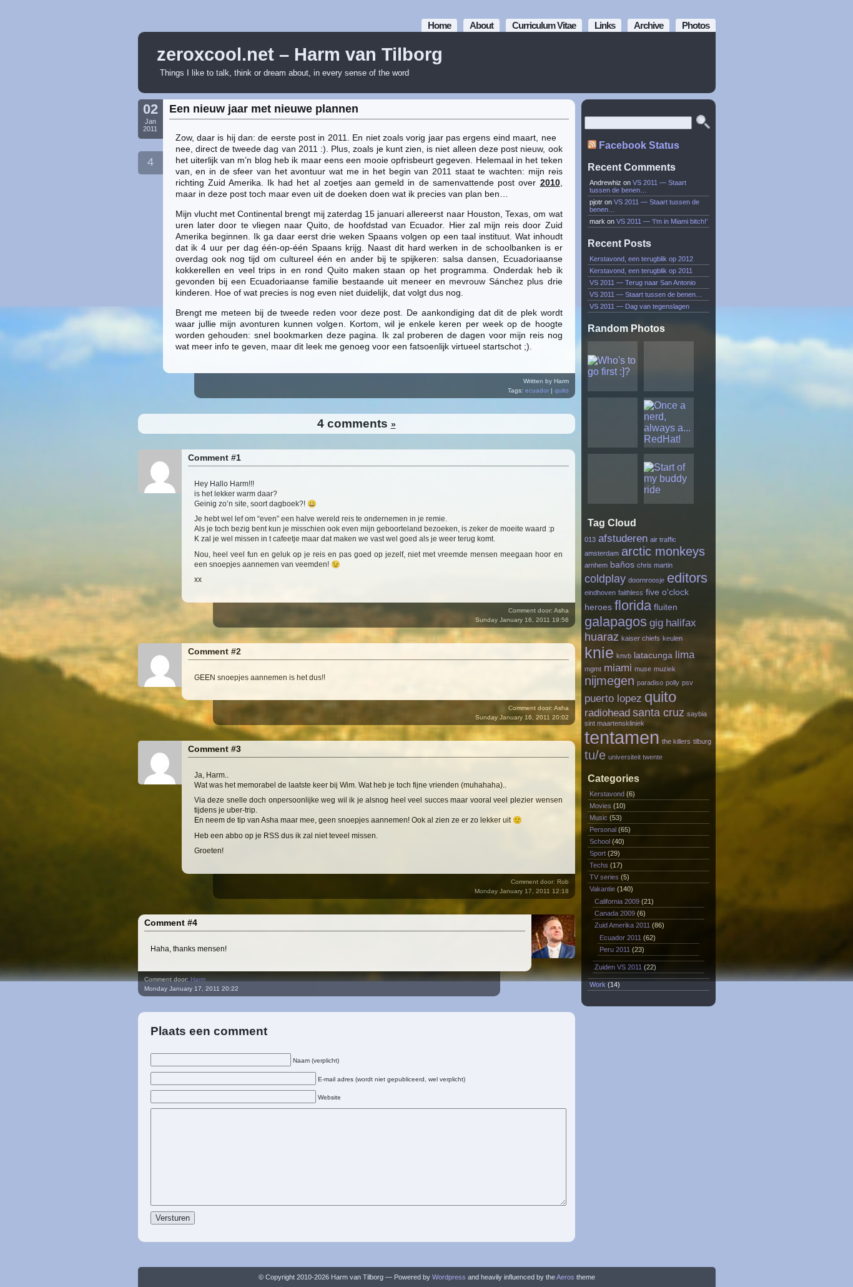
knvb (623, 655)
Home (439, 25)
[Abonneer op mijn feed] (678, 62)
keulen (673, 638)
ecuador (537, 390)
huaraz (601, 636)
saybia (697, 714)
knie (599, 652)
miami (618, 667)
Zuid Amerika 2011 (622, 925)
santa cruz (658, 712)
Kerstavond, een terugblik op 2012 (641, 259)
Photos (695, 25)
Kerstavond (606, 794)
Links (604, 25)
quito (562, 390)
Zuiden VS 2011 (618, 967)
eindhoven (600, 592)
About (481, 25)
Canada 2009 (614, 913)
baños (622, 564)
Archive (648, 25)
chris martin (655, 565)
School (599, 841)
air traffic (663, 539)
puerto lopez (613, 698)
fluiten (666, 607)
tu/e (595, 755)
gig (656, 622)
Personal (602, 829)
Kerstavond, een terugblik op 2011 (641, 270)
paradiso (650, 682)
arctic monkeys (663, 551)
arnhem (596, 565)
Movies (600, 805)
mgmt (592, 669)
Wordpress (449, 1277)
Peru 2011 (614, 949)
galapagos (615, 621)
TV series (604, 877)
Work (597, 984)
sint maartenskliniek (614, 723)
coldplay (605, 578)
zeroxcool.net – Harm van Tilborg (300, 54)
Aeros (565, 1277)
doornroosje (646, 580)
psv (687, 682)
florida (632, 605)
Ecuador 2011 (620, 937)
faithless (630, 592)
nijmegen (609, 681)
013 (590, 539)
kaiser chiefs (640, 638)
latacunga (653, 655)
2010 (550, 183)
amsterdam (601, 553)
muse (642, 669)
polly (672, 682)
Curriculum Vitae (544, 25)
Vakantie (602, 889)
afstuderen (623, 538)
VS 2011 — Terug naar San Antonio (642, 282)
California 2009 (616, 901)
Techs (598, 865)
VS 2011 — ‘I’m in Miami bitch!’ (662, 221)
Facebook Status (639, 145)
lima (684, 654)
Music (598, 817)
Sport (597, 853)
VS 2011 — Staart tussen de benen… (637, 186)
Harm (197, 979)
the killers (676, 741)
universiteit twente (635, 757)
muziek (665, 669)
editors (687, 578)
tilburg (702, 741)
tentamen (621, 737)
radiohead (607, 712)
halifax (681, 622)
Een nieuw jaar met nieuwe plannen (263, 109)
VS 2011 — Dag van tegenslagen (639, 306)
